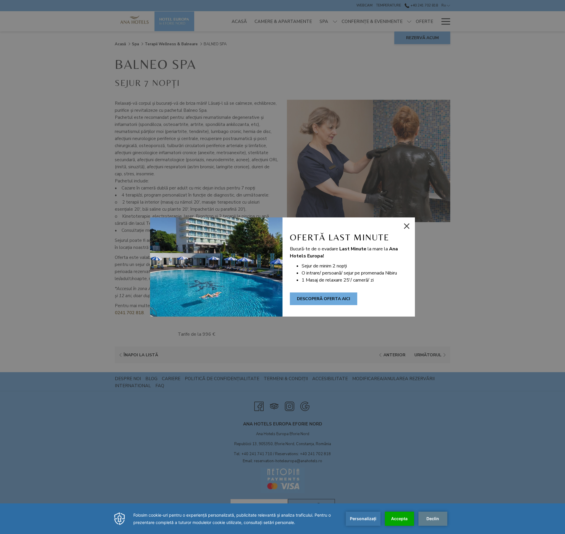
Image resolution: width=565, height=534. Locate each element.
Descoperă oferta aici (323, 299)
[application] (282, 518)
